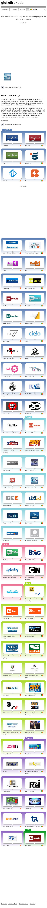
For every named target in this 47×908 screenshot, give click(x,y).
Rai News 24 (29, 433)
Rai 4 (4, 270)
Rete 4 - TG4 (7, 505)
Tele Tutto (6, 845)
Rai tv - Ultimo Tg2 (8, 488)
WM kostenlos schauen (11, 16)
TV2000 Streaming (30, 394)
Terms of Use (12, 904)
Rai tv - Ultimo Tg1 (30, 470)
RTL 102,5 (6, 413)
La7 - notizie (28, 523)
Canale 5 (27, 163)
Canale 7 (27, 754)
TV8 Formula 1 (7, 713)
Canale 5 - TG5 (29, 505)
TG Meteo (6, 540)
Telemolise (28, 808)
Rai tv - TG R (7, 523)
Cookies (32, 904)
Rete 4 (27, 181)
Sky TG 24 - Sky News (32, 450)
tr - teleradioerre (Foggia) (32, 826)
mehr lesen (5, 120)
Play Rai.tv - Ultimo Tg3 (13, 124)
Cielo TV (27, 341)
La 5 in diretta (7, 376)
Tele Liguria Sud (7, 808)
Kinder (22, 9)
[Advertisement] (23, 48)
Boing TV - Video (30, 560)
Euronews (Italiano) (31, 540)
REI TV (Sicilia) (29, 791)
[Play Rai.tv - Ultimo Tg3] (7, 77)
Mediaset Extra (29, 376)
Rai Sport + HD (29, 618)
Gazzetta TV (6, 754)
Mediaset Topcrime (8, 358)
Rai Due (27, 145)
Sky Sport (6, 695)
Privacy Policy (23, 904)
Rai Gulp (27, 306)
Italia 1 (5, 181)
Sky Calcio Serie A (30, 695)
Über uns (4, 904)
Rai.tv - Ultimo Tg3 (30, 488)
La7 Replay (6, 341)
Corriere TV (6, 470)
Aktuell (14, 9)
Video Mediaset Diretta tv (10, 253)
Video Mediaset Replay (32, 253)
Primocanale (6, 791)
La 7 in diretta (29, 323)
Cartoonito (6, 599)
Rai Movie (6, 306)
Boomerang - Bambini (9, 577)
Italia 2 (27, 358)
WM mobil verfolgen (31, 16)
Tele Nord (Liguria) (8, 826)
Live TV (5, 9)
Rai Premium (6, 323)
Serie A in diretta (7, 675)
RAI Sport (6, 618)
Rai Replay (6, 288)
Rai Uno (5, 145)
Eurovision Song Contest (10, 433)
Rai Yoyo (5, 560)
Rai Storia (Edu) (30, 288)
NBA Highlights (29, 732)
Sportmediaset (29, 636)
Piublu (5, 771)
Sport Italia (28, 656)
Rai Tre (5, 163)
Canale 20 (28, 413)
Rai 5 (26, 270)
